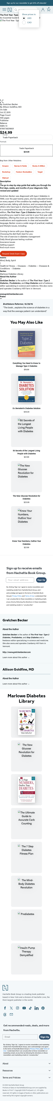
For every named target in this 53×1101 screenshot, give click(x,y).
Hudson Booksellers (24, 171)
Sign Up (41, 580)
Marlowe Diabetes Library (11, 273)
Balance (3, 123)
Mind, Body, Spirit (8, 260)
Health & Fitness (7, 265)
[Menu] (4, 9)
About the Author (8, 276)
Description (5, 181)
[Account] (43, 10)
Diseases (22, 265)
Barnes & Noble (20, 165)
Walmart (5, 177)
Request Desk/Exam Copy (13, 253)
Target (40, 171)
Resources (8, 1070)
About (5, 1063)
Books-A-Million (38, 165)
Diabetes (32, 265)
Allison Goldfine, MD (18, 669)
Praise (3, 296)
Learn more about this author (15, 657)
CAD (29, 22)
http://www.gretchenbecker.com (17, 652)
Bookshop (6, 171)
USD (29, 18)
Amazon (5, 165)
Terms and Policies (11, 1077)
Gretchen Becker (10, 104)
